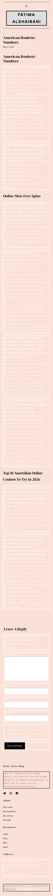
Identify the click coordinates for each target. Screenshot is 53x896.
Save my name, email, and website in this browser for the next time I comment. (25, 731)
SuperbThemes (28, 889)
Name (9, 685)
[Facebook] (17, 793)
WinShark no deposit (20, 252)
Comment (12, 654)
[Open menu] (26, 6)
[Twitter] (4, 793)
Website (10, 712)
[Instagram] (10, 793)
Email (10, 699)
